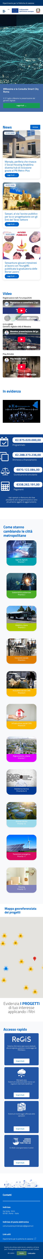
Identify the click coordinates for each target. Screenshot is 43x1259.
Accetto (21, 1253)
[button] (34, 959)
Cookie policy (31, 1253)
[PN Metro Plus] (8, 10)
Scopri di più (20, 1061)
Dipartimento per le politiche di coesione (18, 1238)
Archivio (35, 127)
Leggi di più (21, 105)
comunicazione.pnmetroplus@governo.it (18, 1226)
